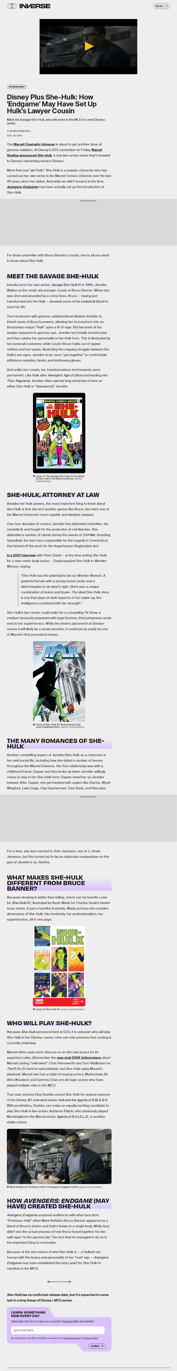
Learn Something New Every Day (28, 1313)
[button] (88, 46)
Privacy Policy (91, 1338)
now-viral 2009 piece (79, 1057)
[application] (88, 46)
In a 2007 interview (21, 555)
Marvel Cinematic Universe (34, 144)
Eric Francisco (21, 131)
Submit (95, 1346)
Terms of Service (72, 1338)
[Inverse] (35, 6)
